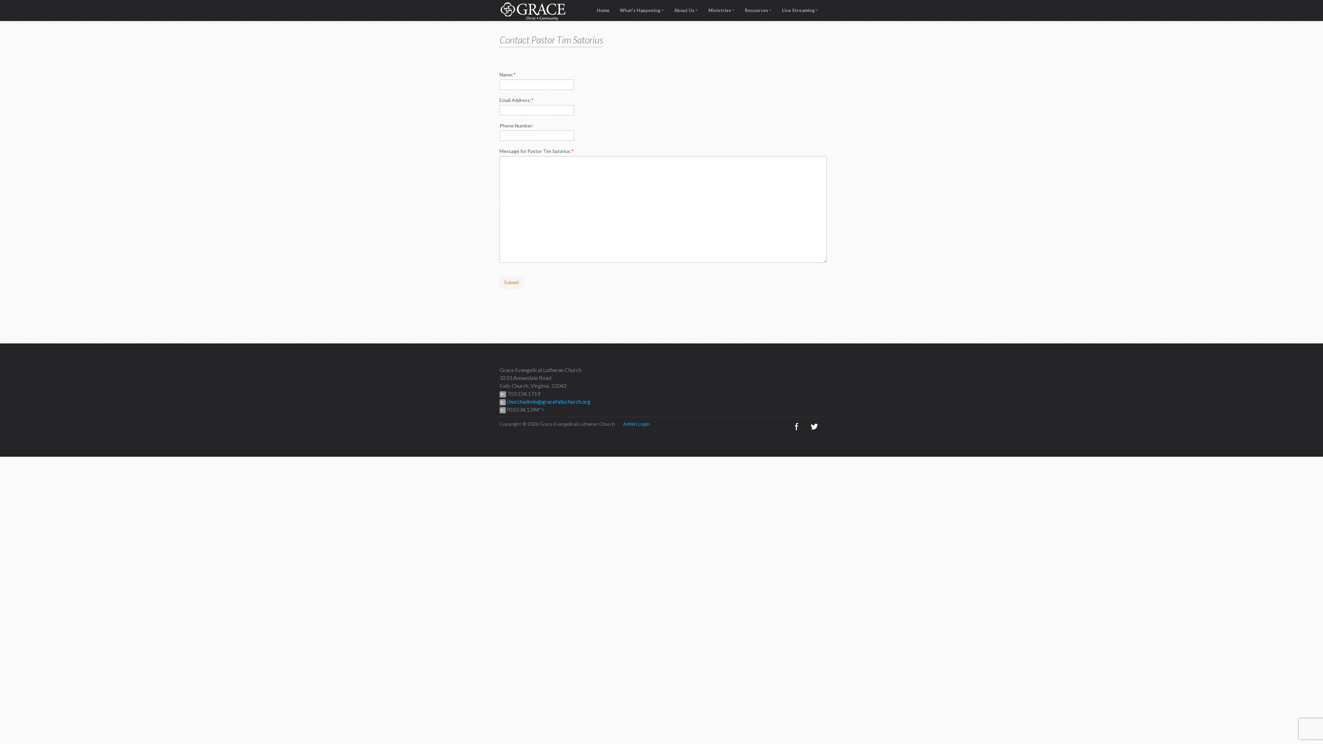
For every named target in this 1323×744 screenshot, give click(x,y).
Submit (511, 282)
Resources (756, 10)
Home (603, 10)
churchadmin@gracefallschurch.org (548, 401)
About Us (684, 10)
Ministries (719, 10)
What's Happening (640, 10)
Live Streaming (798, 10)
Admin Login (636, 424)
